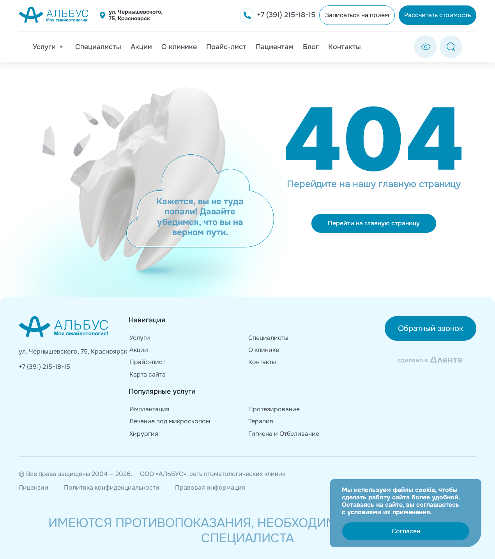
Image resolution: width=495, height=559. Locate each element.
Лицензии (33, 487)
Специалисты (98, 46)
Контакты (344, 46)
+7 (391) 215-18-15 (44, 366)
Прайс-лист (226, 46)
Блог (311, 46)
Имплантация (149, 409)
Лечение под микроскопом (169, 421)
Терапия (260, 421)
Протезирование (274, 409)
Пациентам (274, 46)
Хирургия (143, 434)
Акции (141, 46)
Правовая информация (210, 487)
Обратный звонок (430, 328)
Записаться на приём (357, 15)
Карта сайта (147, 374)
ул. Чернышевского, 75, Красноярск (135, 15)
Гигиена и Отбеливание (283, 434)
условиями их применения (388, 512)
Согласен (406, 531)
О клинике (179, 46)
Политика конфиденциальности (111, 487)
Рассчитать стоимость (437, 15)
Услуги (44, 46)
